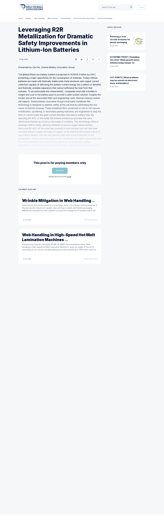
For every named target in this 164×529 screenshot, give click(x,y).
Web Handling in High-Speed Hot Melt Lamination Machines (58, 237)
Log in (141, 7)
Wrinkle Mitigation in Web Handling (56, 200)
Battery (28, 18)
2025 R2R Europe (91, 220)
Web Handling (39, 18)
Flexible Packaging (105, 18)
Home (20, 18)
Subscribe (60, 171)
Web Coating (53, 18)
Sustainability (65, 18)
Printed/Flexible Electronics (84, 18)
